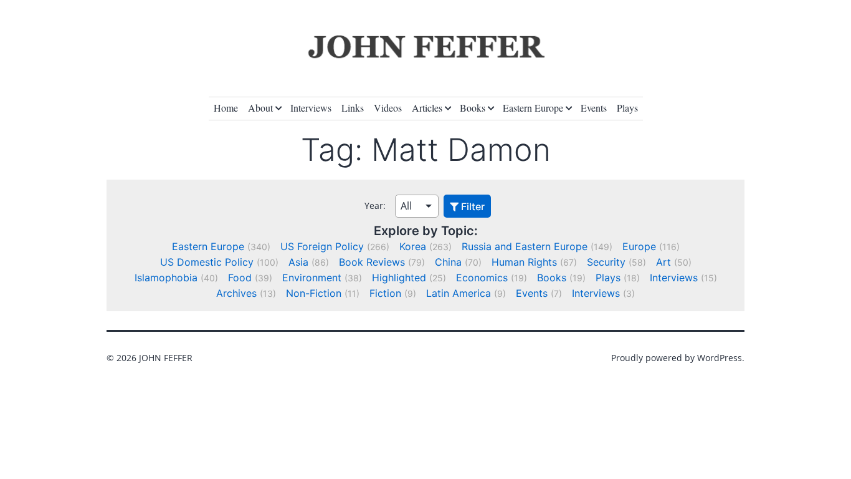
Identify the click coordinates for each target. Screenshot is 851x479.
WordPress (719, 358)
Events (594, 107)
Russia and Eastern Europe (524, 246)
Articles (427, 107)
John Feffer (166, 358)
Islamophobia (166, 277)
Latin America (458, 293)
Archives (236, 293)
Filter (472, 206)
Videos (388, 107)
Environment (311, 277)
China (448, 262)
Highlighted (399, 277)
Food (240, 277)
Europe (639, 246)
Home (226, 107)
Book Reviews (372, 262)
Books (472, 107)
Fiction (385, 293)
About (260, 107)
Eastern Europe (533, 107)
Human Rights (524, 262)
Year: (375, 205)
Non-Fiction (313, 293)
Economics (482, 277)
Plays (627, 107)
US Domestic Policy (207, 262)
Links (352, 107)
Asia (298, 262)
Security (606, 262)
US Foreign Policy (322, 246)
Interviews (310, 107)
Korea (412, 246)
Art (663, 262)
